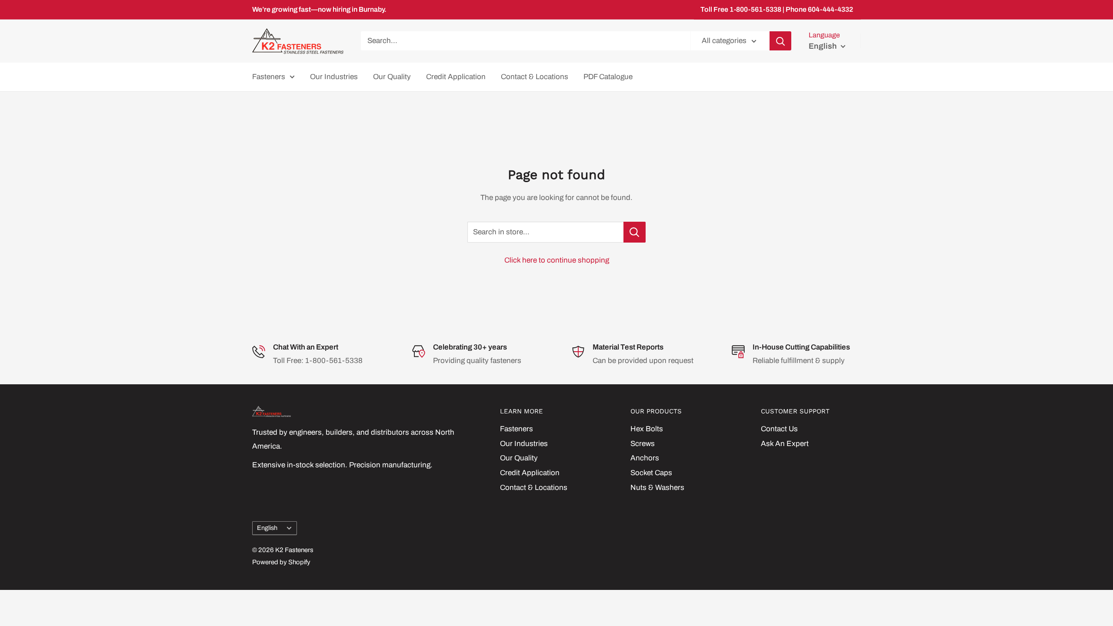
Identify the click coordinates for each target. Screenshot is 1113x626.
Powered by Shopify (281, 562)
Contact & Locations (534, 77)
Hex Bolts (646, 429)
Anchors (644, 458)
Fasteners (268, 77)
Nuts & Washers (657, 487)
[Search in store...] (634, 232)
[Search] (780, 40)
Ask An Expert (785, 444)
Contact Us (779, 429)
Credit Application (456, 77)
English (267, 527)
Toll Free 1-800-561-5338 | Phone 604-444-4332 (776, 9)
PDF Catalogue (608, 77)
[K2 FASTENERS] (361, 411)
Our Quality (392, 77)
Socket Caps (651, 473)
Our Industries (334, 77)
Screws (642, 444)
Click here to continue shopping (556, 260)
